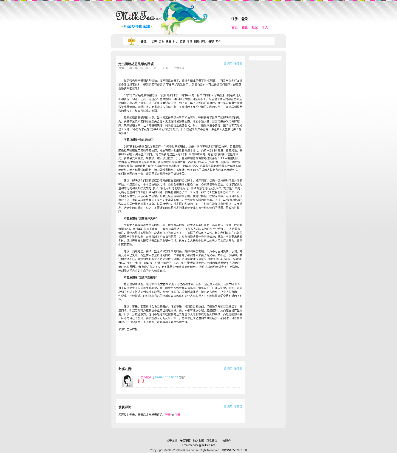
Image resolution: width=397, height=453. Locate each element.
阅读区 (228, 63)
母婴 (211, 41)
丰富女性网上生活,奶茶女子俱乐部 (140, 21)
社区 (255, 27)
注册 (234, 19)
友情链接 (185, 440)
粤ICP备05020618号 (234, 450)
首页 (234, 27)
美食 (161, 41)
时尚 (175, 41)
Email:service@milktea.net (198, 445)
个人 (265, 27)
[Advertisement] (199, 433)
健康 (168, 41)
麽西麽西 (146, 377)
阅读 (244, 27)
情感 (182, 41)
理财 (204, 41)
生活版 (238, 63)
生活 (190, 41)
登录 (244, 19)
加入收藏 (198, 440)
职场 (197, 41)
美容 (154, 41)
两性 (218, 41)
